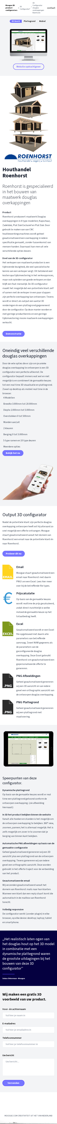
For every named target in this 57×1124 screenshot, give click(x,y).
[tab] (16, 21)
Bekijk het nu (13, 453)
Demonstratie (13, 333)
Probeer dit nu (13, 553)
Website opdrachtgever (28, 66)
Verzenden (13, 1083)
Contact (51, 8)
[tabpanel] (28, 46)
